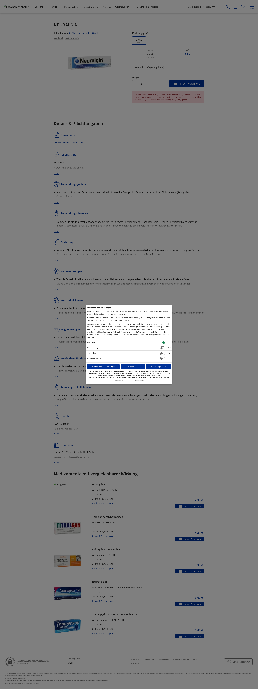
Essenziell (91, 342)
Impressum (139, 381)
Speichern (133, 366)
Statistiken (91, 353)
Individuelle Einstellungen (103, 366)
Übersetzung (92, 348)
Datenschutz (119, 381)
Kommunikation (94, 358)
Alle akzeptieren (158, 366)
